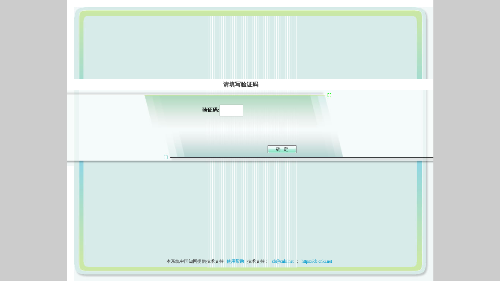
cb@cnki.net (282, 261)
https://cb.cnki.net (317, 261)
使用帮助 (235, 261)
